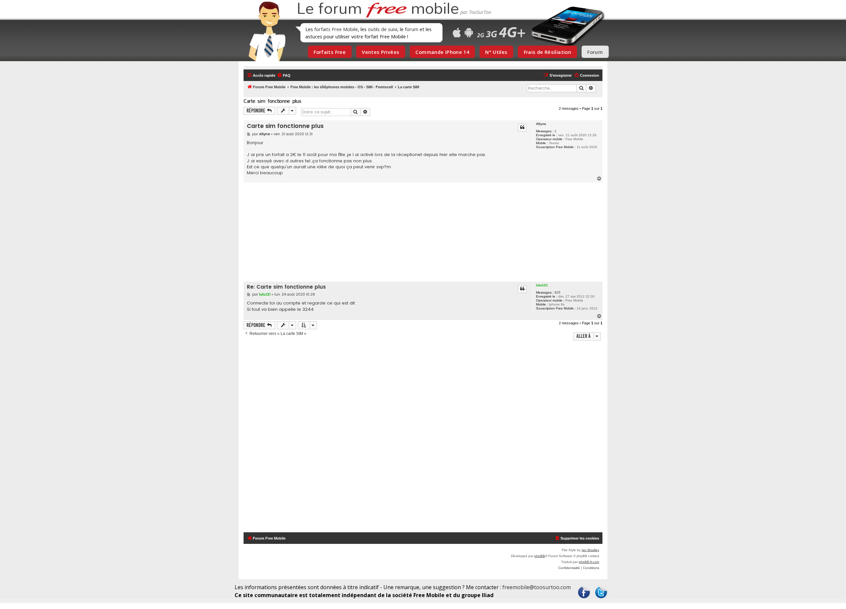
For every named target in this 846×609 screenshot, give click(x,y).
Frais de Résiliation (547, 52)
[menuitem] (283, 75)
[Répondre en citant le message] (522, 128)
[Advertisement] (427, 232)
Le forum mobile (377, 9)
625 (557, 292)
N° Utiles (496, 52)
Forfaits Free (330, 52)
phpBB (539, 556)
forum (411, 29)
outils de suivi (382, 29)
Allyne (541, 124)
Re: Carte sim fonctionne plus (286, 287)
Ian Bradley (590, 550)
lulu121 (542, 285)
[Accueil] (265, 31)
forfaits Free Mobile (336, 29)
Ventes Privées (380, 52)
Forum (595, 52)
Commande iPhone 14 (442, 52)
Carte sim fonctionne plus (272, 101)
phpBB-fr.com (589, 562)
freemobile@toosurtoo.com (536, 587)
